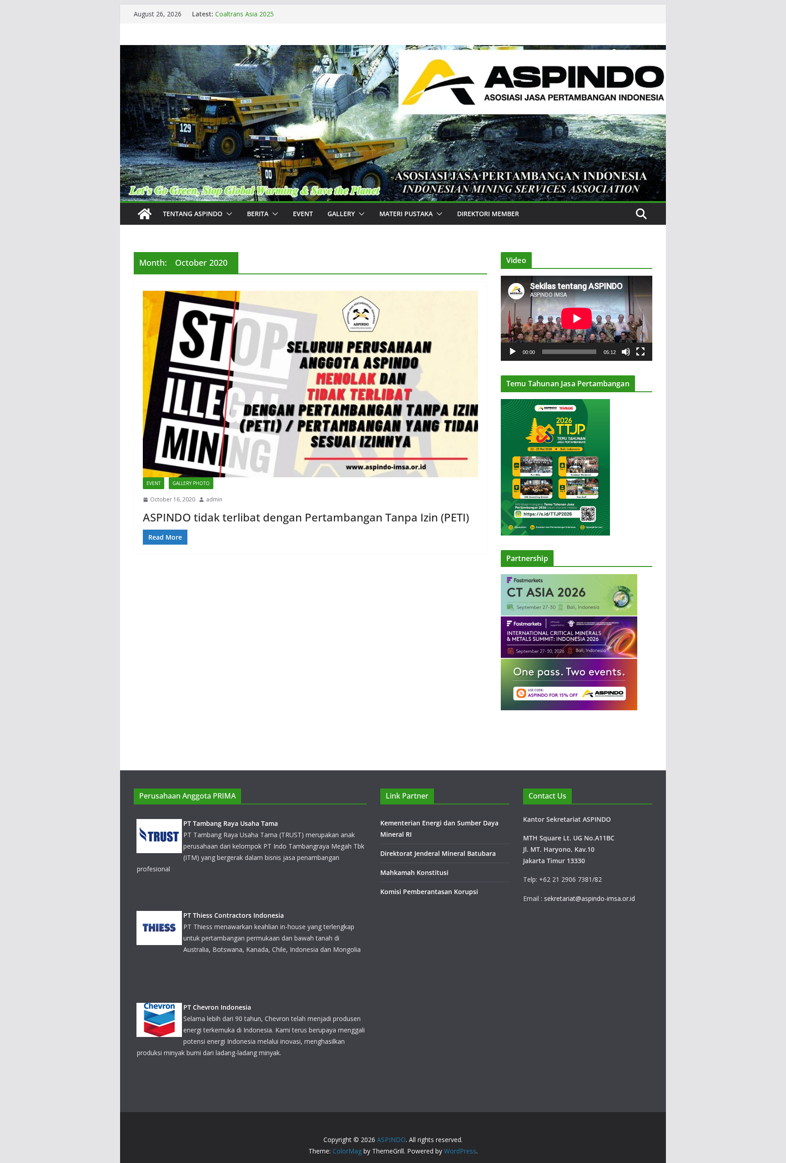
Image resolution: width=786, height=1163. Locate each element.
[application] (576, 318)
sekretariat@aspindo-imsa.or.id (589, 898)
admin (214, 499)
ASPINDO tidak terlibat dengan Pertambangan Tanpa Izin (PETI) (306, 517)
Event (303, 213)
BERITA (257, 213)
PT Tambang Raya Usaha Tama (230, 823)
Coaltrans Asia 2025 (244, 14)
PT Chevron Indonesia (217, 1007)
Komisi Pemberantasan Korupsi (429, 891)
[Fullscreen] (640, 351)
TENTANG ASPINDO (192, 213)
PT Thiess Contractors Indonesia (233, 915)
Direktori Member (488, 213)
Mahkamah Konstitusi (414, 872)
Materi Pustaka (406, 213)
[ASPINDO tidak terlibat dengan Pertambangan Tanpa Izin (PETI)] (310, 384)
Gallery (341, 213)
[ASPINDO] (145, 214)
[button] (227, 213)
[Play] (512, 351)
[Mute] (625, 351)
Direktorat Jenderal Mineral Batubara (439, 853)
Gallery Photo (191, 483)
